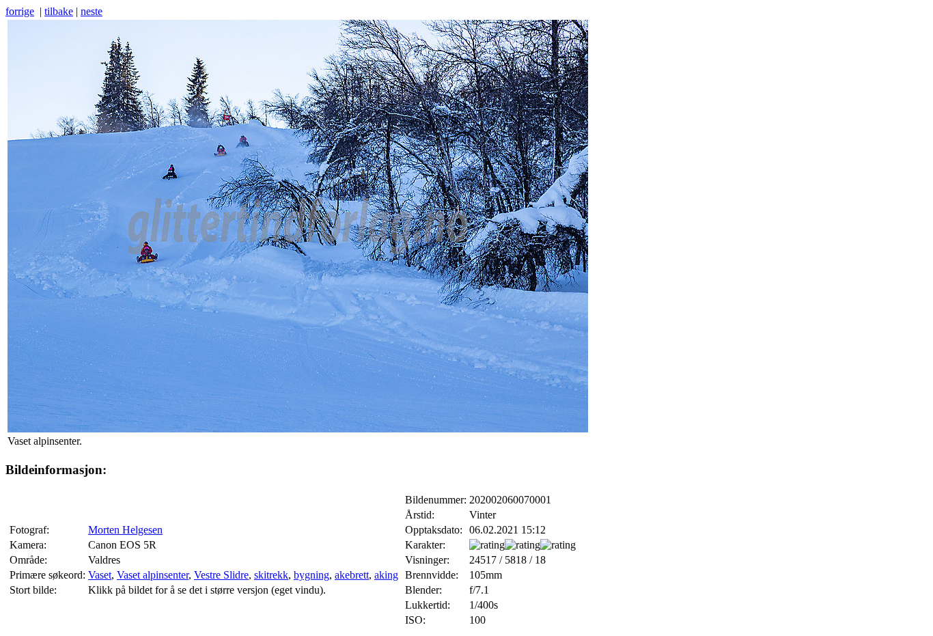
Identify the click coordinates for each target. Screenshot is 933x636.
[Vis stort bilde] (298, 428)
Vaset (99, 575)
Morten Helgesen (125, 530)
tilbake (58, 11)
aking (386, 575)
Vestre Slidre (221, 575)
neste (91, 11)
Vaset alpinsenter (153, 575)
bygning (311, 575)
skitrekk (271, 575)
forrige (19, 11)
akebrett (352, 575)
